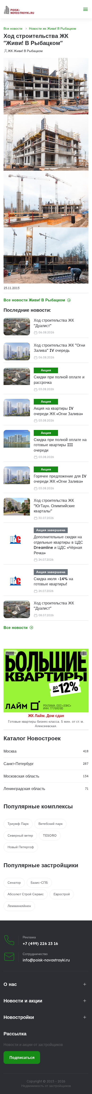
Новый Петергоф (21, 847)
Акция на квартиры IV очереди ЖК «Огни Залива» (58, 411)
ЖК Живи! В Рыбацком (25, 51)
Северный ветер (20, 835)
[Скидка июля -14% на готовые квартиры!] (15, 581)
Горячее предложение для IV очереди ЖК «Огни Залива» (60, 479)
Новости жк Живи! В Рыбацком (52, 28)
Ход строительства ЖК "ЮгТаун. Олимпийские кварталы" (54, 505)
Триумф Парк (18, 824)
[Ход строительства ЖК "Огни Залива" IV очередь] (17, 351)
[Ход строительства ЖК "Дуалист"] (17, 326)
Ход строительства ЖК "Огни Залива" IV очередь (59, 348)
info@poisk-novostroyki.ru (46, 960)
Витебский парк (50, 824)
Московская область (21, 776)
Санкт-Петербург (19, 763)
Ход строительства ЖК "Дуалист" (54, 323)
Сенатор (14, 882)
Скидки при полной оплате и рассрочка (59, 380)
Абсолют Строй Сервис (26, 894)
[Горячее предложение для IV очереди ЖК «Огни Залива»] (17, 475)
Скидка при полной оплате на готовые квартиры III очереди (60, 445)
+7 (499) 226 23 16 (40, 943)
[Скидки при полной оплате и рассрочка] (17, 376)
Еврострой (62, 894)
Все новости (13, 28)
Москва (10, 751)
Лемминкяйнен (19, 906)
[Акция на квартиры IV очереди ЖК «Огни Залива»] (17, 408)
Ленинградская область (24, 788)
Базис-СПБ (39, 882)
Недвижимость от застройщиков (46, 1086)
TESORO (50, 835)
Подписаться (21, 1057)
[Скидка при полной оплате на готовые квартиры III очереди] (17, 439)
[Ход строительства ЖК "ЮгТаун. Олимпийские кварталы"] (17, 506)
